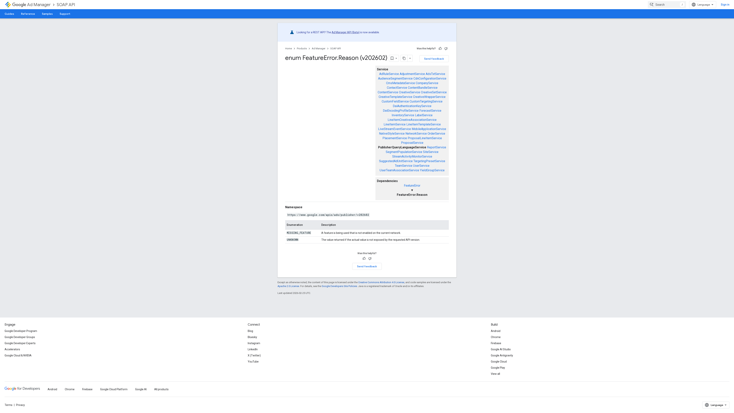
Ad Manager (39, 4)
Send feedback (434, 58)
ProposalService (412, 143)
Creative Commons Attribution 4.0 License (381, 282)
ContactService (397, 87)
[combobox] (667, 4)
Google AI (141, 389)
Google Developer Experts (20, 343)
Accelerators (12, 349)
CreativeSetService (434, 92)
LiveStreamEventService (394, 129)
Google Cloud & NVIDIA (18, 355)
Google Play (498, 367)
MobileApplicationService (429, 129)
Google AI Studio (501, 349)
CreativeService (409, 92)
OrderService (436, 133)
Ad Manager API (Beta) (346, 32)
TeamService (403, 165)
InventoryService (403, 115)
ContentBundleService (423, 87)
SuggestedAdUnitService (396, 161)
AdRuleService (389, 74)
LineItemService (395, 124)
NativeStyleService (392, 133)
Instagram (254, 343)
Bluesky (252, 337)
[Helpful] (440, 48)
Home (288, 48)
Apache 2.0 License (288, 286)
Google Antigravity (502, 355)
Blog (250, 331)
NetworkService (416, 133)
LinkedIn (253, 349)
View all (495, 373)
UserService (421, 165)
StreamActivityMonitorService (412, 156)
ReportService (436, 147)
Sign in (725, 4)
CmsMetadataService (400, 83)
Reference (28, 13)
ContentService (388, 92)
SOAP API (66, 4)
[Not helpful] (446, 48)
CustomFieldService (395, 101)
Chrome (496, 337)
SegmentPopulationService (404, 152)
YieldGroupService (432, 170)
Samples (47, 13)
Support (65, 13)
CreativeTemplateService (395, 97)
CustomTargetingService (426, 101)
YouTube (253, 361)
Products (302, 48)
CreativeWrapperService (429, 97)
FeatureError (412, 185)
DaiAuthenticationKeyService (412, 106)
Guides (9, 13)
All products (161, 389)
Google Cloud (499, 361)
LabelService (424, 115)
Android (495, 331)
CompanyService (427, 83)
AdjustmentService (412, 74)
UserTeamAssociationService (399, 170)
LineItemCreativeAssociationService (412, 120)
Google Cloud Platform (113, 389)
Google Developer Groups (20, 337)
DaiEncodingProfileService (401, 110)
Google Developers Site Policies (339, 286)
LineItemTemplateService (423, 124)
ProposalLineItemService (425, 138)
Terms (8, 404)
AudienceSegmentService (395, 78)
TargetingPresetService (429, 161)
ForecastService (430, 110)
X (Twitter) (254, 355)
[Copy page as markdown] (404, 58)
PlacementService (394, 138)
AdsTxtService (435, 74)
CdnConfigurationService (429, 78)
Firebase (496, 343)
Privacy (20, 404)
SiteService (430, 152)
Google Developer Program (21, 331)
